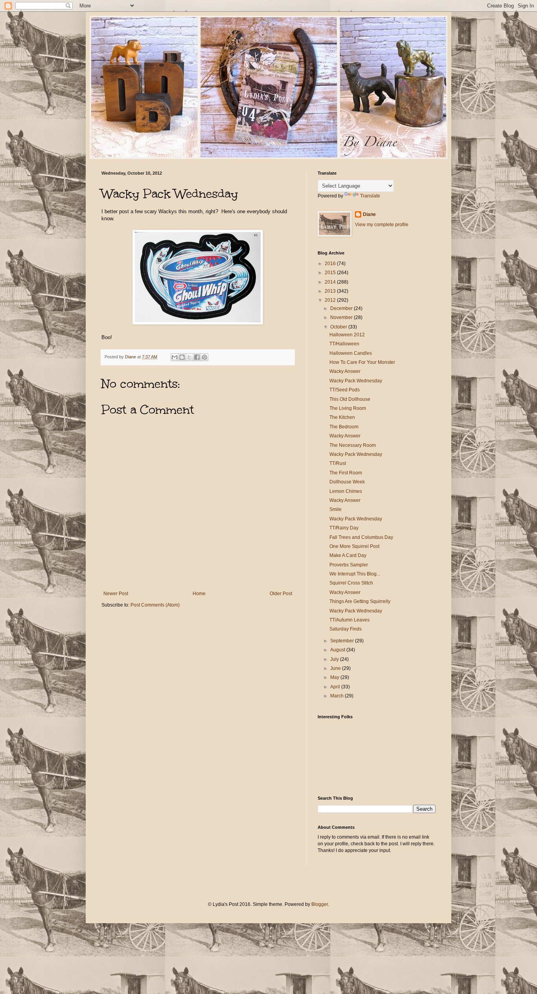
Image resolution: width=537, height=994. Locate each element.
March (337, 696)
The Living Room (347, 408)
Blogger (319, 904)
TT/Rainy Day (344, 528)
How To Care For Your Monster (362, 362)
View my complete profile (381, 224)
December (342, 308)
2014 (331, 282)
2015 (331, 272)
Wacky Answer (344, 371)
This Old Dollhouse (349, 399)
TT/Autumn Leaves (349, 620)
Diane (369, 214)
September (342, 641)
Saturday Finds (345, 629)
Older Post (281, 593)
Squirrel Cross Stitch (351, 583)
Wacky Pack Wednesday (355, 381)
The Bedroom (344, 427)
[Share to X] (189, 357)
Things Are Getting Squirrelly (359, 601)
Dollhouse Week (347, 482)
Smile (335, 509)
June (336, 668)
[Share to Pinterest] (204, 357)
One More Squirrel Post (354, 546)
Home (199, 593)
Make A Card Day (347, 555)
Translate (370, 196)
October (339, 327)
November (342, 317)
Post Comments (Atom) (155, 605)
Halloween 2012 (347, 334)
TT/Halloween (344, 344)
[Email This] (174, 357)
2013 (331, 291)
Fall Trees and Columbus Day (361, 537)
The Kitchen (342, 417)
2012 (331, 300)
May (335, 677)
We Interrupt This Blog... (354, 574)
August (338, 650)
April (335, 687)
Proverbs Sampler (348, 565)
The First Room (345, 473)
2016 (331, 263)
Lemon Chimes (345, 491)
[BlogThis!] (182, 357)
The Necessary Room (352, 445)
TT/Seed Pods (344, 390)
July (335, 659)
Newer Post (115, 593)
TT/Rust (337, 463)
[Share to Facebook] (197, 357)
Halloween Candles (350, 353)
